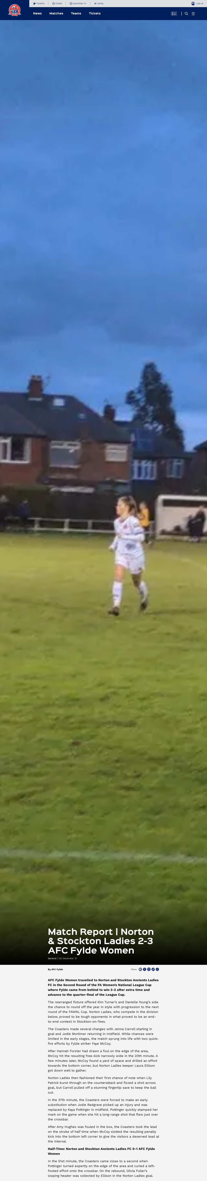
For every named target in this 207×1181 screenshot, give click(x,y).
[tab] (38, 3)
